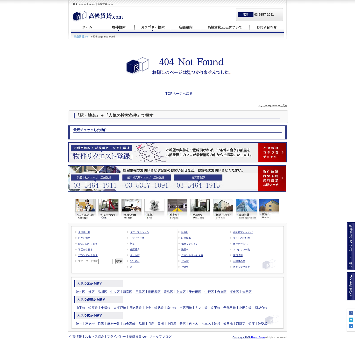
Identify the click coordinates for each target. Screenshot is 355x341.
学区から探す (85, 249)
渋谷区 (80, 292)
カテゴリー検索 (153, 27)
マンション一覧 (241, 249)
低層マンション (189, 243)
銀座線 (93, 308)
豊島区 (168, 292)
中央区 (115, 292)
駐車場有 (186, 238)
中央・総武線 (154, 308)
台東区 (222, 292)
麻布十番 (113, 324)
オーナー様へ (240, 243)
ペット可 (135, 255)
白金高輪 (129, 324)
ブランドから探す (88, 255)
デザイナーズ (137, 238)
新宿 (182, 324)
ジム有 (185, 261)
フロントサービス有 (192, 255)
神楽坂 (262, 324)
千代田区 (195, 292)
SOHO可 (135, 261)
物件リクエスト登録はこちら (177, 152)
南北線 (171, 308)
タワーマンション (139, 232)
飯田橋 (228, 324)
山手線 (80, 308)
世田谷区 (154, 292)
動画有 (185, 249)
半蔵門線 (185, 308)
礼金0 (184, 232)
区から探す (84, 238)
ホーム (87, 27)
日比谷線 (135, 308)
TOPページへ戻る (179, 93)
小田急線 (245, 308)
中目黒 (171, 324)
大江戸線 (120, 308)
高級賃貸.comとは (243, 232)
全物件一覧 (84, 232)
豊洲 (160, 324)
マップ (94, 177)
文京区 (181, 292)
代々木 (193, 324)
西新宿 (240, 324)
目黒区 (140, 292)
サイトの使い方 (241, 238)
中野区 (209, 292)
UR (131, 267)
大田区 (247, 292)
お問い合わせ (266, 27)
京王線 (215, 308)
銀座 (251, 324)
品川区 (102, 292)
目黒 (101, 324)
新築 (132, 243)
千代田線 (229, 308)
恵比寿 (90, 324)
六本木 (206, 324)
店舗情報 (238, 255)
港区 (91, 292)
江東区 (234, 292)
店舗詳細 (105, 177)
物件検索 (119, 27)
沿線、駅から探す (88, 243)
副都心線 (261, 308)
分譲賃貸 (135, 249)
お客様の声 (239, 261)
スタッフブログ (241, 267)
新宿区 (127, 292)
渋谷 (79, 324)
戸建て (185, 267)
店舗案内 (185, 27)
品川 (142, 324)
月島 (151, 324)
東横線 (105, 308)
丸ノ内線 (201, 308)
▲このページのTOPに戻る (272, 105)
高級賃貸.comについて (224, 27)
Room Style (258, 337)
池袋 (217, 324)
